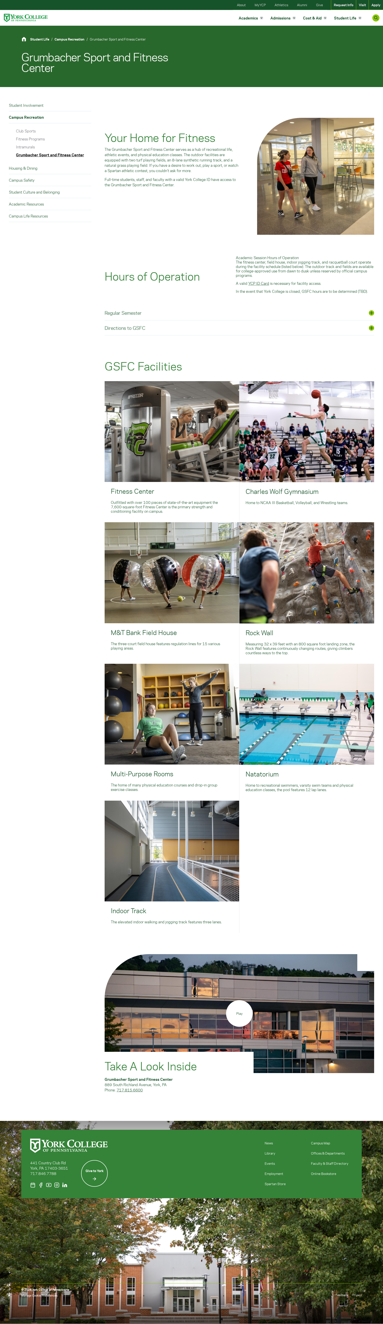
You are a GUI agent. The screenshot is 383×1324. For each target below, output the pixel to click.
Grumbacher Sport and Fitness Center (50, 154)
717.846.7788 (43, 1173)
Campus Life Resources (28, 216)
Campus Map (320, 1143)
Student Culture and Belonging (34, 192)
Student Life (39, 39)
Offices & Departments (328, 1153)
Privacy (357, 1295)
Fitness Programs (30, 138)
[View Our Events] (32, 1185)
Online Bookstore (323, 1173)
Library (270, 1153)
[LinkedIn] (64, 1185)
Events (270, 1163)
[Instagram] (56, 1185)
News (269, 1143)
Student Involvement (26, 105)
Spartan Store (275, 1184)
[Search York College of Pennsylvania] (375, 17)
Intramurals (25, 146)
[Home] (25, 39)
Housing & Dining (23, 168)
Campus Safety (22, 180)
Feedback (342, 1295)
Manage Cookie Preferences (39, 1295)
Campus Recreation (69, 39)
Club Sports (26, 130)
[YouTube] (48, 1185)
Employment (274, 1173)
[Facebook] (40, 1185)
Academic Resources (26, 204)
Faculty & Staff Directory (329, 1163)
